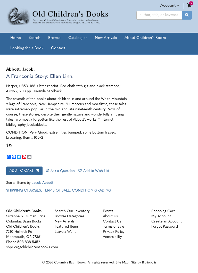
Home (15, 38)
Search (34, 38)
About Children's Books (145, 38)
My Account (161, 216)
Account (168, 6)
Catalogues (77, 38)
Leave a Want (65, 232)
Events (108, 211)
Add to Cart (22, 171)
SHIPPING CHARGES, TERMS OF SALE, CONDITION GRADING (58, 191)
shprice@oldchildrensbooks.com (32, 247)
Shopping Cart (163, 211)
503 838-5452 (28, 242)
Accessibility (112, 237)
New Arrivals (106, 38)
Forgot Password (164, 227)
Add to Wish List (96, 171)
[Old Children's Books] (58, 16)
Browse (54, 38)
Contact (58, 48)
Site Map (122, 262)
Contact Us (112, 222)
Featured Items (67, 227)
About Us (110, 216)
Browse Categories (69, 216)
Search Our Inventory (72, 211)
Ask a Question (63, 171)
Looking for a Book (26, 48)
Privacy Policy (114, 232)
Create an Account (166, 222)
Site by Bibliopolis (143, 262)
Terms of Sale (113, 227)
